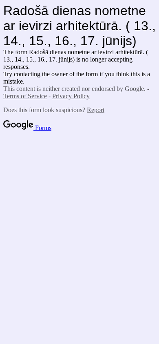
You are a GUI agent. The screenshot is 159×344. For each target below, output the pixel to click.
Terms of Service (25, 96)
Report (95, 109)
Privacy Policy (71, 96)
